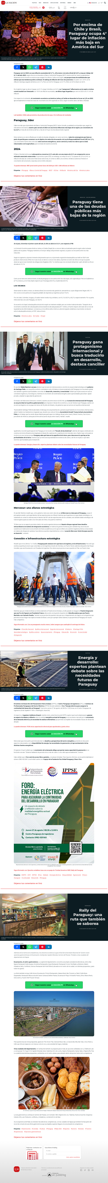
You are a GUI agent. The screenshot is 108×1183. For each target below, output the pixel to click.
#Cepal (43, 316)
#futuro (84, 875)
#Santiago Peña (78, 629)
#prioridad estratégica (21, 632)
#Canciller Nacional (27, 629)
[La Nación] (9, 3)
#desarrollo (65, 632)
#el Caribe (36, 316)
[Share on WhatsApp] (29, 67)
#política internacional (42, 629)
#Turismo (88, 1129)
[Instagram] (89, 1170)
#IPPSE (34, 875)
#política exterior (34, 632)
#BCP (50, 170)
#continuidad (26, 878)
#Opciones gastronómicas (32, 1132)
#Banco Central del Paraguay (38, 170)
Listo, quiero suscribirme (73, 1157)
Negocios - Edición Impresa (87, 197)
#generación (77, 875)
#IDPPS (23, 875)
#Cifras (56, 170)
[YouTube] (92, 1170)
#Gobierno (68, 629)
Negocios (87, 20)
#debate (45, 875)
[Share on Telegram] (36, 67)
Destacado (88, 905)
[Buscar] (105, 3)
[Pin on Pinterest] (42, 67)
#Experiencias (18, 1132)
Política (87, 337)
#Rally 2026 (58, 1129)
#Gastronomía (25, 1129)
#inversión (73, 632)
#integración (18, 635)
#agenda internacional (57, 629)
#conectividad (82, 632)
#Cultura (42, 1129)
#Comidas (35, 1129)
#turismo (74, 1129)
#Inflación (63, 170)
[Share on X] (23, 67)
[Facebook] (81, 1170)
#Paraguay (24, 170)
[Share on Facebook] (17, 67)
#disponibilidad (67, 875)
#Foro (40, 875)
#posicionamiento (46, 632)
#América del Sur (72, 170)
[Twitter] (85, 1170)
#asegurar (17, 878)
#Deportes (66, 1129)
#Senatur (81, 1129)
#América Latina (84, 170)
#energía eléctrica (55, 875)
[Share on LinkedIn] (48, 67)
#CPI (29, 875)
